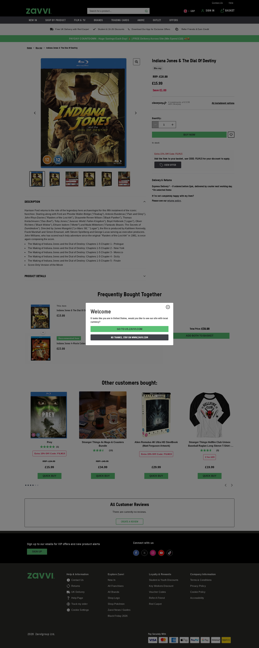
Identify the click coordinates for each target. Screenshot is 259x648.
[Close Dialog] (168, 307)
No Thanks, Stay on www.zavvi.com (129, 337)
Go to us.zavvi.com (129, 329)
